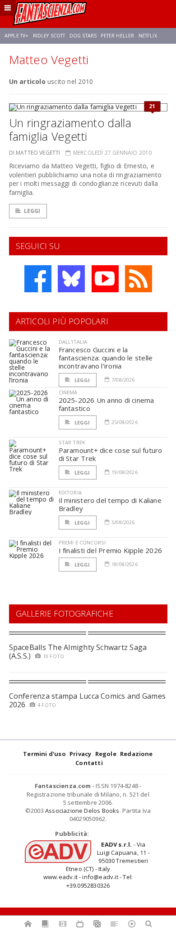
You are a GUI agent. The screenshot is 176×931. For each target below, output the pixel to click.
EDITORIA (70, 492)
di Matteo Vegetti (34, 153)
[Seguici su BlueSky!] (71, 278)
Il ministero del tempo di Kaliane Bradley (110, 504)
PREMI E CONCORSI (82, 542)
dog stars (83, 35)
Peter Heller (117, 35)
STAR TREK (72, 442)
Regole (105, 754)
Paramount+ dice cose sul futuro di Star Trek (110, 454)
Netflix (148, 35)
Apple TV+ (16, 35)
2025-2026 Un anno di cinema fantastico (106, 404)
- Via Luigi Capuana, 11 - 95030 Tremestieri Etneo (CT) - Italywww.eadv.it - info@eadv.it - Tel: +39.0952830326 (96, 865)
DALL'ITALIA (73, 341)
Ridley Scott (49, 35)
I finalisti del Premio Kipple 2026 (110, 550)
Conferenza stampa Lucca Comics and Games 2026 (87, 700)
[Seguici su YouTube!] (105, 278)
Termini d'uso (44, 754)
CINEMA (68, 392)
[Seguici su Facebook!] (38, 278)
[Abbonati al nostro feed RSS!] (138, 278)
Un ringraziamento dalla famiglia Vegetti (70, 129)
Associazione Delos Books (82, 811)
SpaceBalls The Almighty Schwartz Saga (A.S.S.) (78, 651)
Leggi (32, 211)
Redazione (136, 754)
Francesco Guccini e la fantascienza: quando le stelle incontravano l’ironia (106, 357)
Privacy (80, 754)
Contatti (89, 763)
